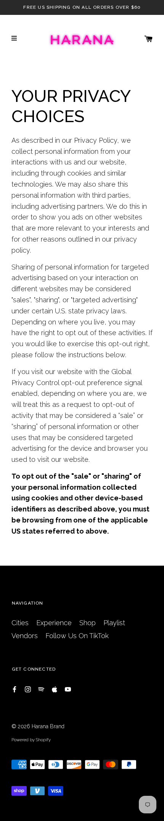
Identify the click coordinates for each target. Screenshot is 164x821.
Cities (20, 623)
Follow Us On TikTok (77, 636)
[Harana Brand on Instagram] (28, 688)
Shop (87, 623)
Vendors (24, 636)
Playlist (114, 623)
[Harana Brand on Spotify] (41, 688)
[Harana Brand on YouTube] (68, 688)
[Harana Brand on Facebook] (14, 688)
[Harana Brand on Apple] (54, 688)
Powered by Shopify (31, 739)
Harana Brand (48, 726)
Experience (54, 623)
